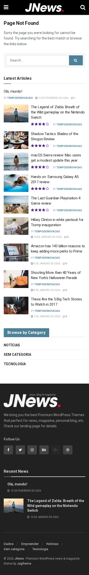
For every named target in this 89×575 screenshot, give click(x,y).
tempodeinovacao (20, 98)
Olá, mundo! (13, 91)
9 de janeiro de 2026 (46, 263)
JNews (19, 558)
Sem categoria (17, 355)
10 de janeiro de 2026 (47, 237)
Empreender (30, 544)
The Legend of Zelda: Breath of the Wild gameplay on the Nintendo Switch (58, 112)
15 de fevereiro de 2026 (53, 98)
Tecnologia (15, 364)
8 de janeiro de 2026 (46, 290)
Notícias (12, 345)
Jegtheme (24, 563)
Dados (8, 544)
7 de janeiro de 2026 (46, 316)
